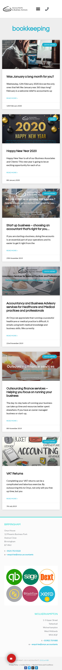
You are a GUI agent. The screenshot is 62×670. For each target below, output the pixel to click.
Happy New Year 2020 (21, 151)
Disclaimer (44, 660)
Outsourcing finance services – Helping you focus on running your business (29, 392)
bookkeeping (31, 28)
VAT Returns (14, 473)
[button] (38, 9)
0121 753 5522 (14, 551)
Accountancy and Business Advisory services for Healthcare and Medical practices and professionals (30, 307)
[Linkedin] (36, 667)
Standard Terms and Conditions (42, 665)
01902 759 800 (51, 640)
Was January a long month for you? (30, 76)
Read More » (12, 98)
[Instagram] (32, 667)
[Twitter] (29, 667)
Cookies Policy (25, 665)
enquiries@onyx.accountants (20, 554)
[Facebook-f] (25, 667)
